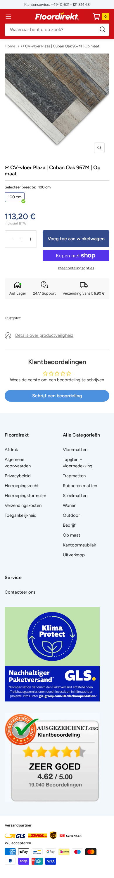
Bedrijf (69, 525)
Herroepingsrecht (22, 485)
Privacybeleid (18, 475)
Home (10, 46)
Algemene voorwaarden (18, 463)
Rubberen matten (80, 485)
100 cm (15, 197)
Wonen (69, 505)
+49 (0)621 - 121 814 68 (70, 4)
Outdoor (71, 515)
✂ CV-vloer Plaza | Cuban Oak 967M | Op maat (60, 46)
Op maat (71, 535)
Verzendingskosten (23, 505)
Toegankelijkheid (21, 515)
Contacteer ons (20, 592)
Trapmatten (74, 475)
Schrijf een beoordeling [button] (57, 395)
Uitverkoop (74, 555)
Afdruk (11, 449)
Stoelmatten (75, 495)
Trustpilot (13, 318)
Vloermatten (75, 449)
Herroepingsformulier (25, 495)
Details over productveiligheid (44, 335)
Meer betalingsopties (76, 268)
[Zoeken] (57, 30)
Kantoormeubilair (79, 545)
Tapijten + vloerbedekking (77, 463)
